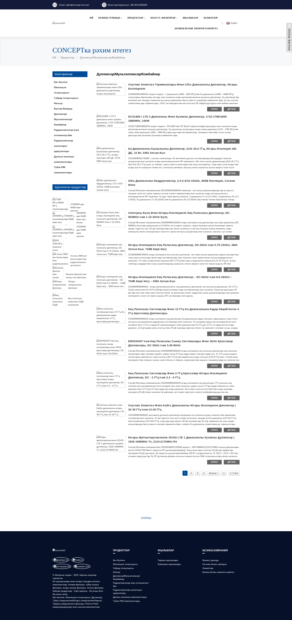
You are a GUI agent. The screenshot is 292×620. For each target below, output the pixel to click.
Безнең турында (109, 18)
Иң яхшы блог (96, 591)
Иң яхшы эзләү (60, 594)
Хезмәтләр (210, 18)
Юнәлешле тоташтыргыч (78, 597)
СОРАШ (146, 517)
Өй (91, 18)
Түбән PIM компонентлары (63, 170)
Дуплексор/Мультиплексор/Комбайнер (102, 57)
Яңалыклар (190, 18)
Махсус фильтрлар (163, 18)
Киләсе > (213, 473)
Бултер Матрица (63, 108)
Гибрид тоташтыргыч (123, 568)
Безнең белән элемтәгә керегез (196, 28)
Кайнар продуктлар (62, 591)
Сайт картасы (80, 591)
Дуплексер (97, 597)
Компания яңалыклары (169, 564)
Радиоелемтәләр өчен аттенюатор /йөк (66, 133)
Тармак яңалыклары (168, 560)
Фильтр (116, 572)
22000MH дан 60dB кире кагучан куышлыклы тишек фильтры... (82, 236)
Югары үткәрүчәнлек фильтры (75, 284)
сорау (214, 109)
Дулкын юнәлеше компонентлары (64, 159)
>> (224, 473)
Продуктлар (67, 57)
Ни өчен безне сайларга (214, 564)
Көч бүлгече (58, 597)
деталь (232, 109)
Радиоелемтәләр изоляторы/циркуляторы (63, 146)
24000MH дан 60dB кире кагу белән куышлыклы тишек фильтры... (82, 222)
